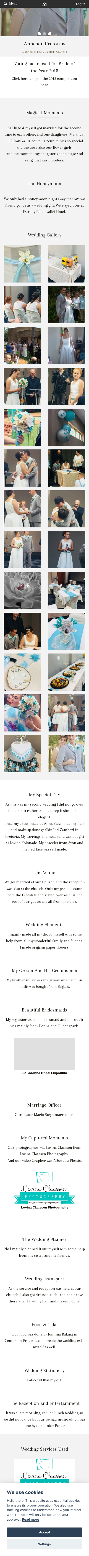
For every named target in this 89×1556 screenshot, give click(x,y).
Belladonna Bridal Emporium (44, 1073)
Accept (44, 1532)
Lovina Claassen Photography (44, 1207)
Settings (44, 1544)
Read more (30, 1519)
